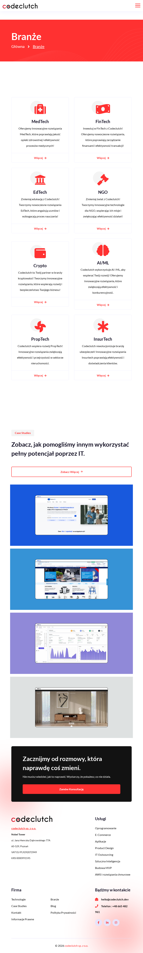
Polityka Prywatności (63, 912)
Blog (53, 906)
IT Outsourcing (104, 854)
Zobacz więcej (70, 471)
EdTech (40, 192)
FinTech (103, 121)
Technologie (18, 899)
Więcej (38, 157)
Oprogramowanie (105, 828)
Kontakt (16, 912)
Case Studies (19, 906)
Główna (18, 47)
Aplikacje (100, 841)
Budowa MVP (103, 867)
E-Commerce (103, 834)
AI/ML (103, 262)
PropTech (40, 339)
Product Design (104, 848)
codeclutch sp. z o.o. (76, 945)
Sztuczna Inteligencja (107, 861)
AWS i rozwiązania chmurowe (112, 874)
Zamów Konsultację (71, 789)
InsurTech (103, 339)
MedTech (40, 121)
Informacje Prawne (22, 919)
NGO (103, 192)
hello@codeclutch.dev (115, 899)
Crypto (40, 265)
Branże (55, 899)
